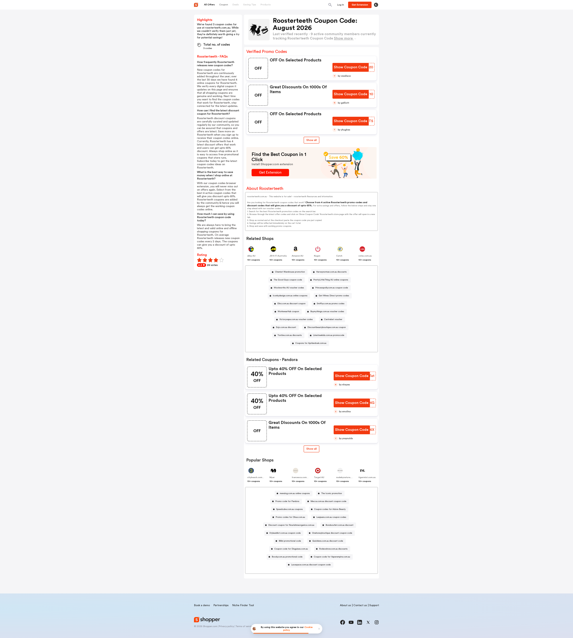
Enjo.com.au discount (286, 327)
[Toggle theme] (376, 5)
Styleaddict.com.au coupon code (285, 533)
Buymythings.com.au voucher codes (327, 311)
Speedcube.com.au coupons (289, 509)
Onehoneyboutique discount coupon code (332, 533)
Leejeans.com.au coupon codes (331, 517)
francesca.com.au (301, 477)
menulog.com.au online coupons (295, 493)
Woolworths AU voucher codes (289, 288)
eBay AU (251, 256)
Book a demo (202, 605)
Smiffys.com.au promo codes (330, 304)
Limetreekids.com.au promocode (328, 335)
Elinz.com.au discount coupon (291, 304)
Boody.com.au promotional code (287, 557)
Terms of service (244, 626)
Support (374, 605)
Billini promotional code (290, 541)
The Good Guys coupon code (288, 280)
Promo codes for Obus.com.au (290, 517)
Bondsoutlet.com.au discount (339, 525)
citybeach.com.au (256, 477)
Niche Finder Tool (243, 605)
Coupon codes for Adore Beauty (330, 509)
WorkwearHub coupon (288, 311)
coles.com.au (365, 256)
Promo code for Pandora (287, 501)
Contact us (360, 605)
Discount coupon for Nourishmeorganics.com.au (291, 525)
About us (345, 605)
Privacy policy (226, 626)
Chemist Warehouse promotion (290, 272)
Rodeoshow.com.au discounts (333, 549)
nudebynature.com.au (347, 477)
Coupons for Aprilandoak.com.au (310, 343)
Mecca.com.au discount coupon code (328, 501)
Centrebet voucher (333, 319)
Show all (311, 140)
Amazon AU (297, 256)
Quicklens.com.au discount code (327, 541)
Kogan (317, 256)
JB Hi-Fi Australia (278, 256)
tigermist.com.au (367, 477)
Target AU (319, 477)
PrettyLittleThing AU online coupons (330, 280)
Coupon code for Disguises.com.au (291, 549)
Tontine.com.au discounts (289, 335)
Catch (339, 256)
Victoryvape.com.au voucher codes (296, 319)
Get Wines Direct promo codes (334, 296)
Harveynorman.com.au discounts (331, 272)
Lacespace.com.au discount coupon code (311, 565)
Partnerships (221, 605)
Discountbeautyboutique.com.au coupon (326, 327)
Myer (272, 477)
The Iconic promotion (331, 493)
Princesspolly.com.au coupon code (331, 288)
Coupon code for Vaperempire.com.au (332, 557)
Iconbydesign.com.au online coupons (290, 296)
